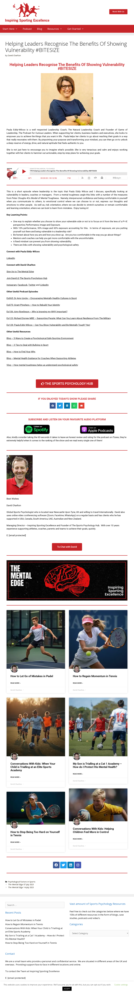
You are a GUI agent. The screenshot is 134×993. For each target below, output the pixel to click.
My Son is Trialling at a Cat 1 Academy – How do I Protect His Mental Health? (97, 765)
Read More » (15, 683)
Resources (53, 28)
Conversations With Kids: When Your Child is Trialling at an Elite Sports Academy (32, 767)
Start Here (8, 28)
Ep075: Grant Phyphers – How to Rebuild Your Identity (33, 305)
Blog (39, 28)
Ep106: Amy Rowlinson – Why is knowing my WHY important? (37, 311)
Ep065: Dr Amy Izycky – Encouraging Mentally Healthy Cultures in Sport (42, 298)
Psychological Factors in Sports (21, 881)
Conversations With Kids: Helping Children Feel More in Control (93, 830)
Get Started (74, 28)
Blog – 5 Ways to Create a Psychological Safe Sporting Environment (40, 338)
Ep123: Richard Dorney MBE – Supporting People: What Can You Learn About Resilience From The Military (59, 318)
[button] (53, 406)
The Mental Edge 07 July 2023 (21, 884)
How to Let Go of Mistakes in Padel (31, 676)
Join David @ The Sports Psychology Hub (27, 278)
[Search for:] (34, 904)
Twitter (31, 285)
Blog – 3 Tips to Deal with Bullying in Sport (27, 345)
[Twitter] (63, 865)
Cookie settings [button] (121, 984)
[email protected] (17, 535)
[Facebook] (56, 865)
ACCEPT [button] (67, 989)
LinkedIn (11, 258)
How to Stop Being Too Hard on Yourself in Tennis (31, 942)
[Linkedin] (70, 865)
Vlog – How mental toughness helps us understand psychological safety (42, 365)
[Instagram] (78, 865)
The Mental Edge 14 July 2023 (21, 887)
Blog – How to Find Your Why (21, 351)
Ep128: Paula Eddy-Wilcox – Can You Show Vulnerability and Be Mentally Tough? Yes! (48, 325)
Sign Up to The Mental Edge (20, 271)
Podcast (27, 28)
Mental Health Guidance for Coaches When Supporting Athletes (45, 358)
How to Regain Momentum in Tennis (95, 676)
